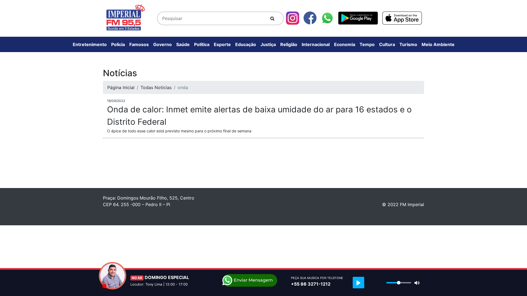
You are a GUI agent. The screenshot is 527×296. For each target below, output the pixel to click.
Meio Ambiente (438, 44)
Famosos (139, 44)
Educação (245, 44)
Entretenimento (90, 44)
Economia (344, 44)
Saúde (183, 44)
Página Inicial (120, 87)
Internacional (316, 44)
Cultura (387, 44)
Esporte (222, 44)
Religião (288, 44)
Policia (118, 44)
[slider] (398, 282)
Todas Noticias (156, 87)
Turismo (408, 44)
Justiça (268, 44)
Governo (162, 44)
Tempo (367, 44)
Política (201, 44)
